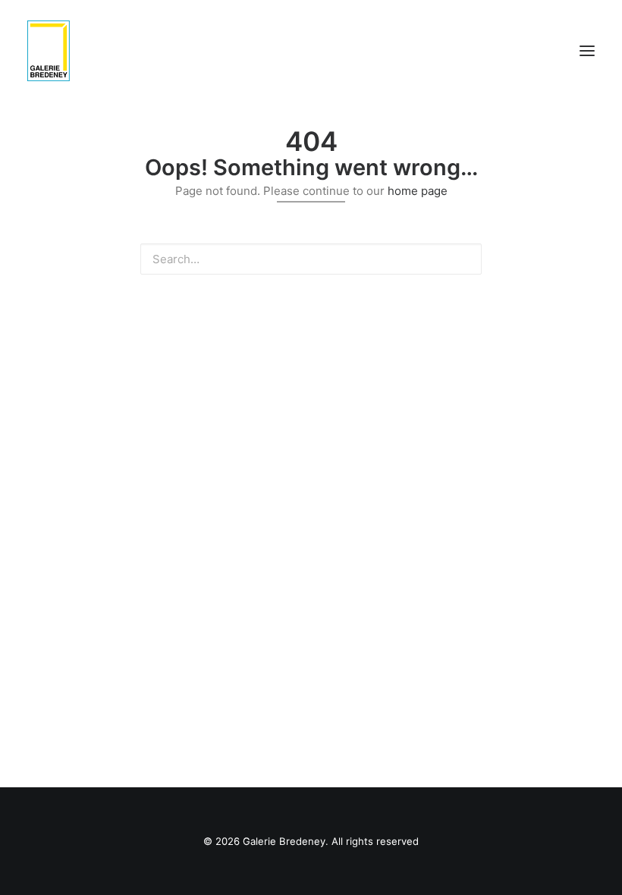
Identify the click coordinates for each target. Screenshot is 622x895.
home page (418, 191)
